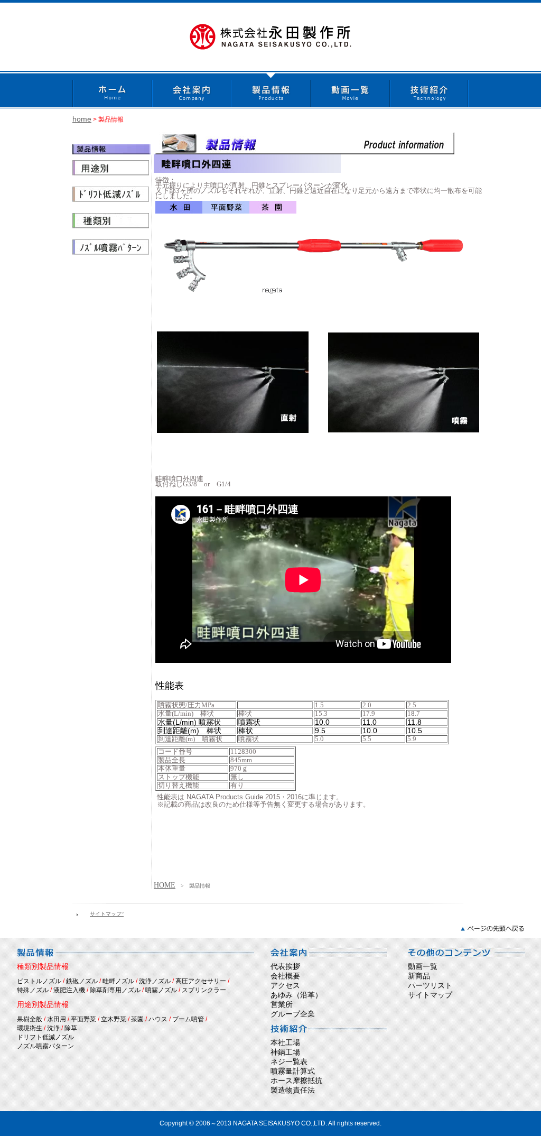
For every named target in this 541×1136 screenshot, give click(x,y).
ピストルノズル (39, 981)
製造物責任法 (292, 1090)
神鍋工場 (285, 1052)
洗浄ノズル (155, 981)
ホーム (112, 89)
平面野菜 (83, 1019)
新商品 (419, 976)
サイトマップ (430, 995)
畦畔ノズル (118, 981)
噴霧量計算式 (292, 1071)
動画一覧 (349, 89)
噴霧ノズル (161, 990)
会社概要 (285, 976)
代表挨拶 (285, 966)
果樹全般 (29, 1019)
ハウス (157, 1019)
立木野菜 (113, 1019)
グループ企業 (292, 1014)
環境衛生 (29, 1028)
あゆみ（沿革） (296, 995)
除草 (70, 1028)
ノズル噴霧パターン (45, 1046)
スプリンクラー (204, 990)
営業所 (281, 1004)
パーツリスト (430, 985)
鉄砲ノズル (82, 981)
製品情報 (270, 89)
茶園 (137, 1019)
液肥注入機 (69, 990)
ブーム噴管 (188, 1019)
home (81, 119)
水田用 (56, 1019)
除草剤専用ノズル (115, 990)
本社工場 (285, 1042)
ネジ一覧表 (288, 1061)
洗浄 (53, 1028)
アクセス (285, 985)
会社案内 (191, 89)
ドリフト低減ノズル (45, 1037)
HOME (164, 885)
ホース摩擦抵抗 (296, 1080)
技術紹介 (429, 89)
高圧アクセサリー (200, 981)
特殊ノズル (33, 990)
